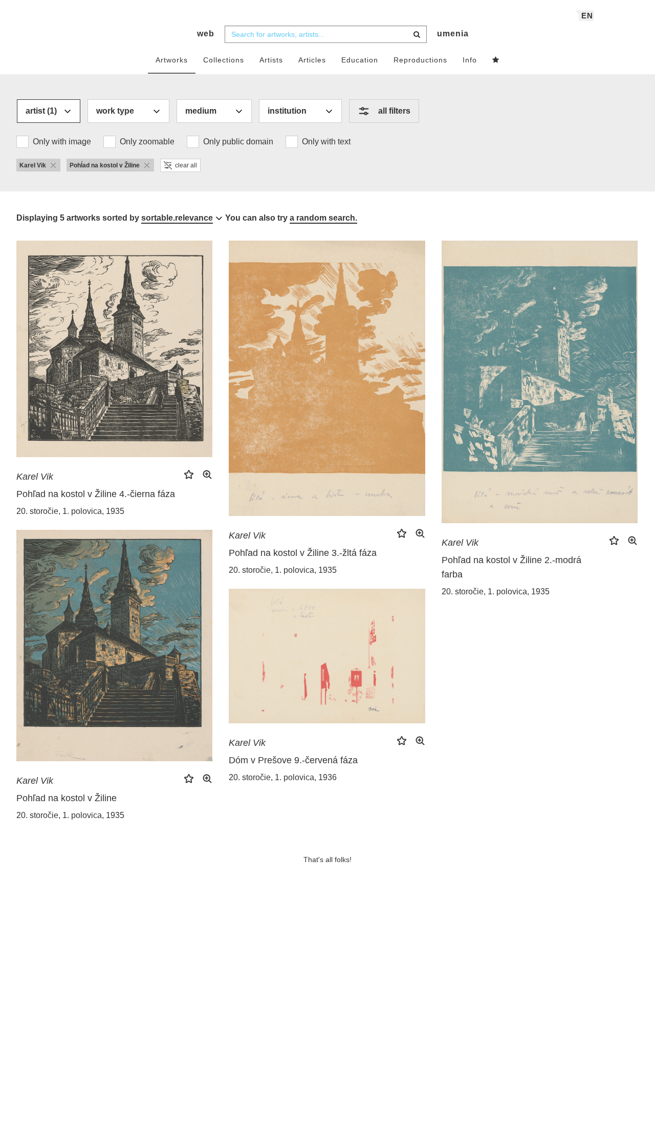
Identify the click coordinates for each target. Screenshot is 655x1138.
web (205, 33)
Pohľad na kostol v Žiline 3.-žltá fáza (303, 553)
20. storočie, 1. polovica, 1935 (70, 511)
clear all (186, 165)
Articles (312, 60)
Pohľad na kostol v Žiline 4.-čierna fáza (95, 494)
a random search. (323, 217)
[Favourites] (496, 60)
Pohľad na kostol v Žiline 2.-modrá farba (511, 567)
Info (470, 60)
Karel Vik (34, 476)
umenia (453, 33)
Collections (223, 60)
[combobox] (326, 34)
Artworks (172, 60)
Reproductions (420, 60)
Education (359, 60)
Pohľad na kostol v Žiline (66, 798)
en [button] (587, 15)
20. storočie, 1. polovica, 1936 (283, 777)
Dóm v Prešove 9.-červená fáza (293, 760)
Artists (271, 60)
